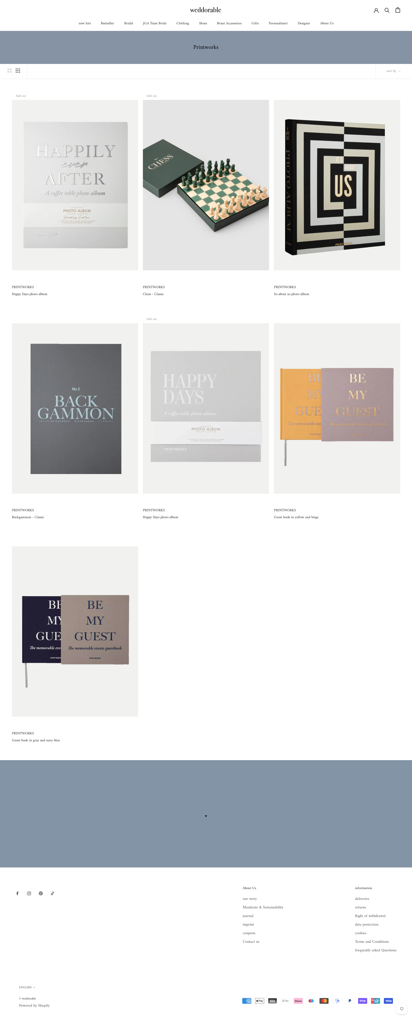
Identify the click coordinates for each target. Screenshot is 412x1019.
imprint (248, 924)
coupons (249, 933)
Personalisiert (278, 23)
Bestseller (107, 23)
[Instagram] (29, 893)
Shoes (203, 23)
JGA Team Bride (154, 23)
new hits (85, 23)
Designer (304, 23)
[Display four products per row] (18, 70)
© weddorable (27, 998)
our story (250, 899)
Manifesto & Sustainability (263, 907)
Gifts (255, 23)
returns (360, 907)
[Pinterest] (41, 893)
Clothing (182, 23)
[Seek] (387, 9)
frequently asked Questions (376, 950)
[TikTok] (52, 893)
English (25, 987)
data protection (366, 924)
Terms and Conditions (372, 942)
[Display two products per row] (9, 70)
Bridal (128, 23)
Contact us (251, 942)
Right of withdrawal (370, 916)
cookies (360, 933)
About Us (327, 23)
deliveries (362, 899)
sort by (391, 71)
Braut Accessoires (229, 23)
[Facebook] (17, 893)
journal (248, 916)
